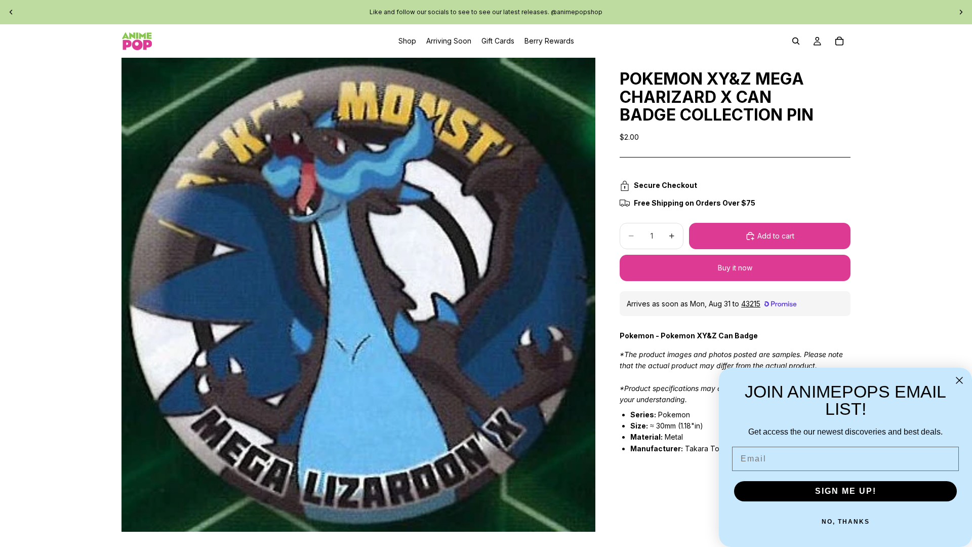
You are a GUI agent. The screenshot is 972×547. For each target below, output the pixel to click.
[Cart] (839, 41)
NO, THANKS (846, 521)
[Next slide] (961, 12)
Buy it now (735, 267)
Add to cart (775, 235)
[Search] (796, 41)
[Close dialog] (959, 380)
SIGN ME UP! (845, 491)
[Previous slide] (11, 12)
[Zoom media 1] (358, 295)
